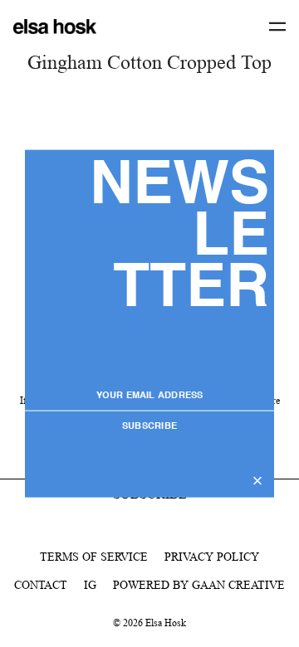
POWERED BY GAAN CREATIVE (199, 585)
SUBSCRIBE (149, 426)
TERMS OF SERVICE (94, 556)
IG (90, 585)
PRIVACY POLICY (211, 556)
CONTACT (40, 585)
